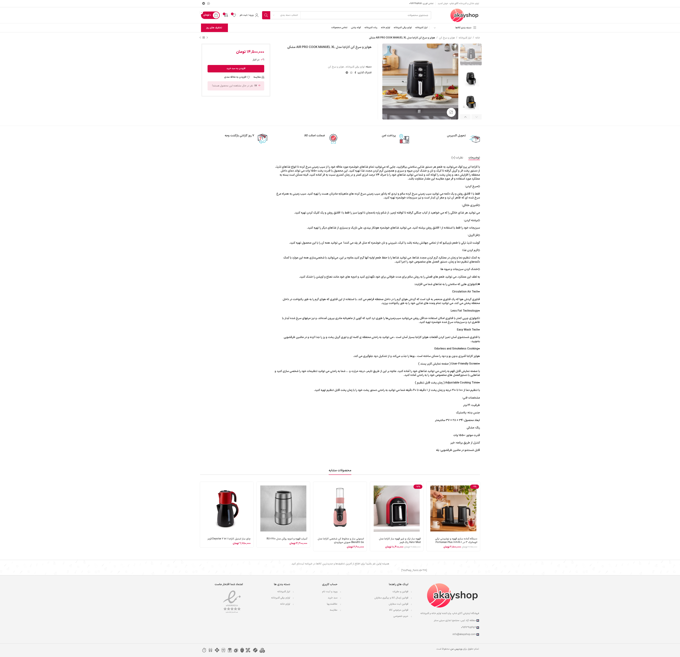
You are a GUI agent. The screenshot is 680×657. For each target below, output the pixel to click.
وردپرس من (456, 649)
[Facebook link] (355, 72)
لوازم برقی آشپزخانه (355, 67)
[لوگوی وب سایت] (464, 15)
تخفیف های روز (214, 28)
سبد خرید (332, 598)
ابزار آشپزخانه (465, 38)
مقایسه (333, 610)
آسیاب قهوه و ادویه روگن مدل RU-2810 (287, 539)
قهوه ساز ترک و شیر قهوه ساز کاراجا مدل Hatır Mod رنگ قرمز (400, 540)
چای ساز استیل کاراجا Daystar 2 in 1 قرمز (229, 539)
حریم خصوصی (400, 616)
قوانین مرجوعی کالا (398, 610)
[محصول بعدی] (200, 37)
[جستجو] (266, 15)
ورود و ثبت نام (329, 591)
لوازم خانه (285, 604)
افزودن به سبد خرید (235, 68)
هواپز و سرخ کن (447, 38)
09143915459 (415, 3)
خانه (477, 38)
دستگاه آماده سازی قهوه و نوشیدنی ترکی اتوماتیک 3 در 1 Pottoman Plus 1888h (456, 540)
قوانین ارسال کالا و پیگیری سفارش (391, 598)
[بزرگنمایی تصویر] (451, 112)
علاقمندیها (332, 604)
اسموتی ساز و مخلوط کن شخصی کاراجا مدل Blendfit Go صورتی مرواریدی (341, 540)
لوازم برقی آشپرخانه (280, 598)
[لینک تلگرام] (203, 3)
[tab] (474, 157)
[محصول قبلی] (207, 37)
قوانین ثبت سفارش (398, 604)
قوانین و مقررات (400, 591)
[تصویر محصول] (453, 508)
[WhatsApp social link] (208, 3)
